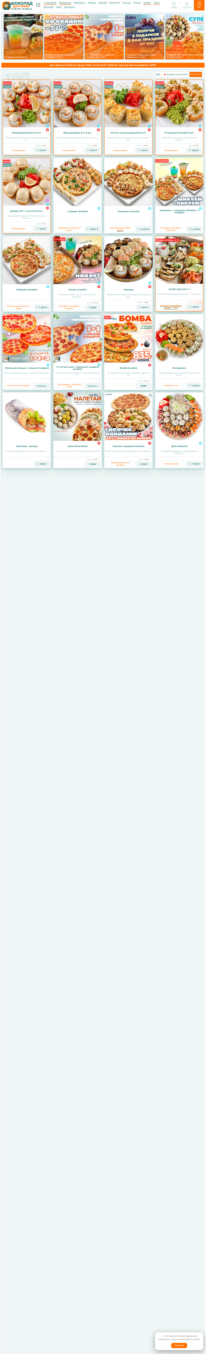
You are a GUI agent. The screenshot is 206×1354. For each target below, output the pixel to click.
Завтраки (79, 2)
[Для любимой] (179, 416)
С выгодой (50, 2)
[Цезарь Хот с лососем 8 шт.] (27, 182)
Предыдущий (7, 28)
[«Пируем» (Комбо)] (27, 260)
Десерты (69, 7)
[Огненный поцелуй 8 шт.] (179, 103)
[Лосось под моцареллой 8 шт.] (128, 103)
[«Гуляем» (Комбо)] (77, 182)
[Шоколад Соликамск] (17, 5)
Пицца (126, 2)
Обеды (92, 2)
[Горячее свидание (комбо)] (128, 416)
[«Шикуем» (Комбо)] (128, 182)
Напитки (114, 2)
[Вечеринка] (179, 338)
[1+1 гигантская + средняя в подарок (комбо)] (77, 338)
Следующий (199, 28)
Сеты (157, 2)
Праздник (65, 2)
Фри (59, 7)
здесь (120, 230)
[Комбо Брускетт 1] (179, 260)
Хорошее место (177, 74)
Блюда (102, 2)
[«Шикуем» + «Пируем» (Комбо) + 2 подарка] (179, 182)
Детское (49, 7)
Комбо (147, 2)
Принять (179, 1345)
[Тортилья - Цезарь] (27, 416)
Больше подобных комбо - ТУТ (171, 307)
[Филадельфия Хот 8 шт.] (77, 103)
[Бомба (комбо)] (128, 338)
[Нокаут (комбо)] (77, 260)
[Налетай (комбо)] (77, 416)
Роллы (137, 2)
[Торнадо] (128, 260)
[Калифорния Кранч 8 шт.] (27, 103)
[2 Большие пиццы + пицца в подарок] (27, 338)
